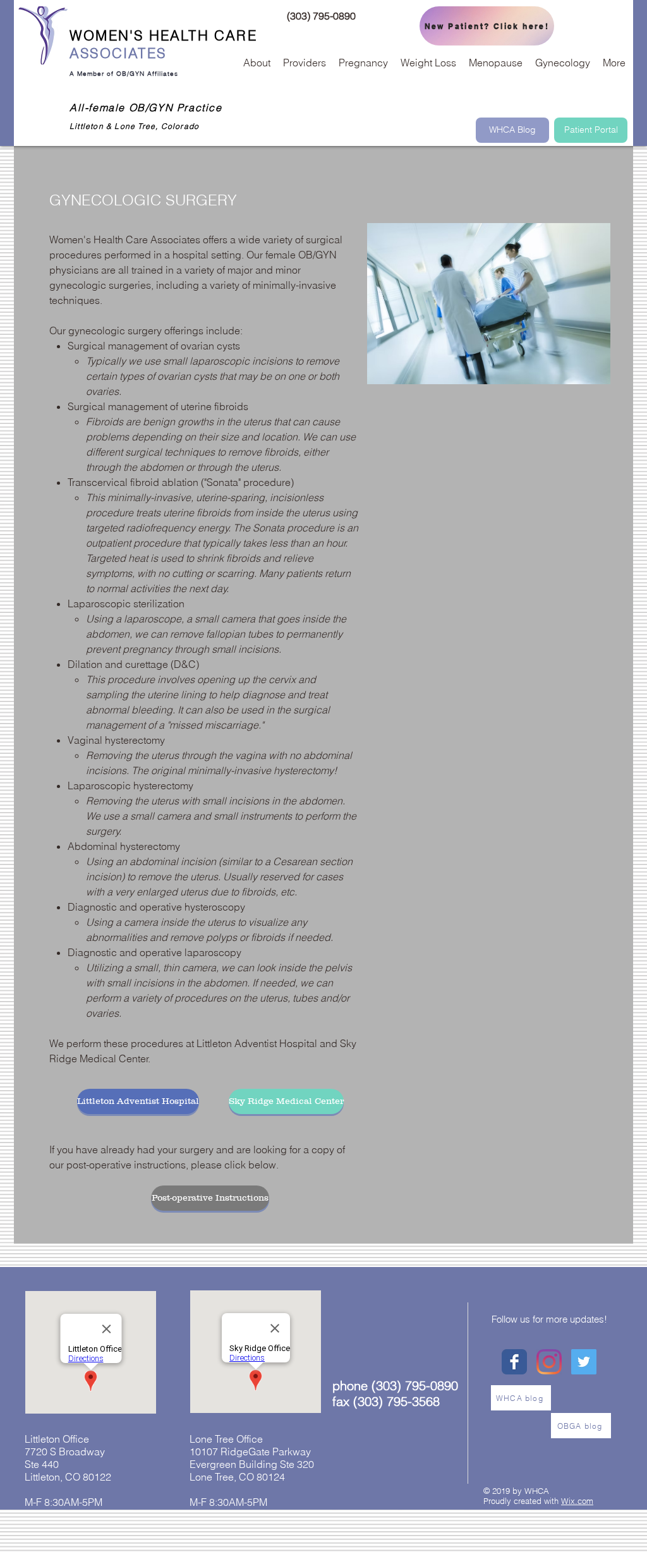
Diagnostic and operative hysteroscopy (156, 906)
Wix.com (577, 1501)
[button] (257, 62)
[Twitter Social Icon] (583, 1361)
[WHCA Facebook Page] (514, 1361)
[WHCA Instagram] (549, 1361)
